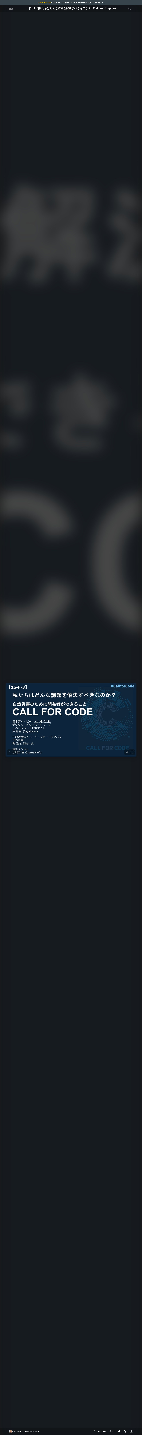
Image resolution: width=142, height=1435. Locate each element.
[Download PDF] (131, 1431)
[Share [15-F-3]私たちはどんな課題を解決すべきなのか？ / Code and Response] (119, 1431)
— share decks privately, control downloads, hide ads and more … (71, 2)
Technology (101, 1431)
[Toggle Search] (129, 9)
